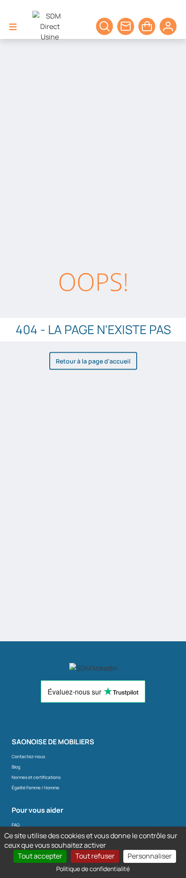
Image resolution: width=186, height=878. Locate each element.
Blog (16, 767)
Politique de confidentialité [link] (93, 869)
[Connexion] (168, 26)
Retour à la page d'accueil (93, 361)
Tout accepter (40, 856)
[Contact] (125, 26)
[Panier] (104, 26)
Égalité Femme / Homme (35, 788)
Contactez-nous (28, 756)
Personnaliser (150, 856)
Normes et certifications (36, 777)
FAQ (15, 825)
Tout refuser (95, 856)
